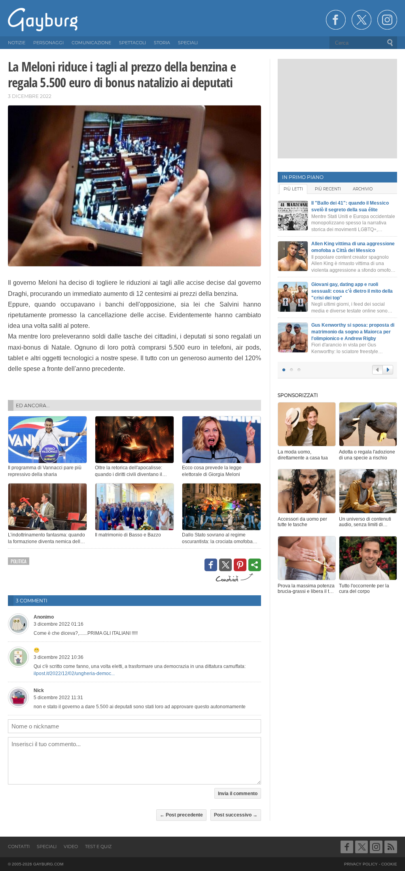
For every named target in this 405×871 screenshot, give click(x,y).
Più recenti (328, 189)
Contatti (19, 846)
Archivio (363, 189)
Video (71, 846)
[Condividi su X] (225, 565)
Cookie (389, 864)
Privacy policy (361, 864)
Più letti (293, 189)
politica (18, 561)
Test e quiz (98, 846)
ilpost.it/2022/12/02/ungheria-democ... (74, 673)
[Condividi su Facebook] (210, 565)
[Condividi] (254, 565)
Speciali (47, 846)
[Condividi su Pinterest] (240, 565)
